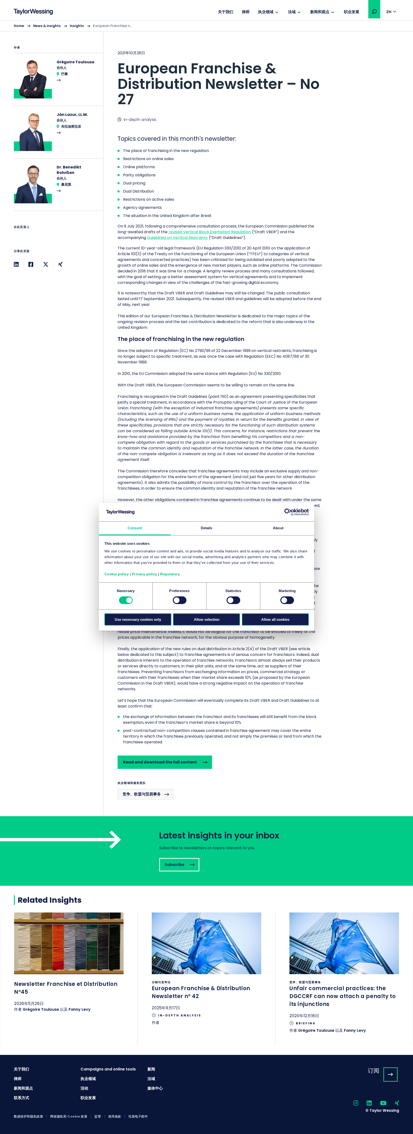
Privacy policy (144, 574)
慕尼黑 (66, 184)
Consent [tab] (135, 528)
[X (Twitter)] (46, 264)
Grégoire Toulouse (41, 1009)
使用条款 (114, 1116)
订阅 (373, 1071)
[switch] (179, 600)
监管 (97, 1116)
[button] (374, 11)
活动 (84, 1088)
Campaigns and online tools (108, 1069)
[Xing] (60, 264)
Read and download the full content (160, 762)
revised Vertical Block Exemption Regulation (209, 232)
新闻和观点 (319, 12)
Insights (77, 25)
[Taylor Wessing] (33, 12)
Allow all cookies (275, 619)
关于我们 (225, 12)
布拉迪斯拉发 (71, 126)
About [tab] (278, 528)
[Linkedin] (16, 264)
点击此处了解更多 (68, 968)
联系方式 (21, 1098)
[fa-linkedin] (365, 1103)
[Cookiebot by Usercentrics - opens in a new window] (288, 512)
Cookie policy (116, 574)
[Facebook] (30, 264)
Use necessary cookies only (138, 619)
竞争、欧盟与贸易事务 (142, 794)
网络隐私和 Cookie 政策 (68, 1116)
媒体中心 (155, 1088)
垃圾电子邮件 (138, 1116)
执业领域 (265, 12)
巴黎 (64, 73)
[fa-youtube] (379, 1103)
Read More (56, 82)
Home (19, 25)
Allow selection (206, 619)
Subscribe (206, 851)
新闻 (151, 1069)
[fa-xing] (392, 1103)
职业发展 (351, 12)
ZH (388, 12)
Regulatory (170, 574)
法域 (292, 12)
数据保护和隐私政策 (28, 1116)
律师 (246, 12)
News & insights (47, 25)
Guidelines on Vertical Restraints (177, 237)
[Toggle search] (374, 11)
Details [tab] (206, 528)
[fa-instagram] (351, 1103)
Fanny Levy (80, 1009)
